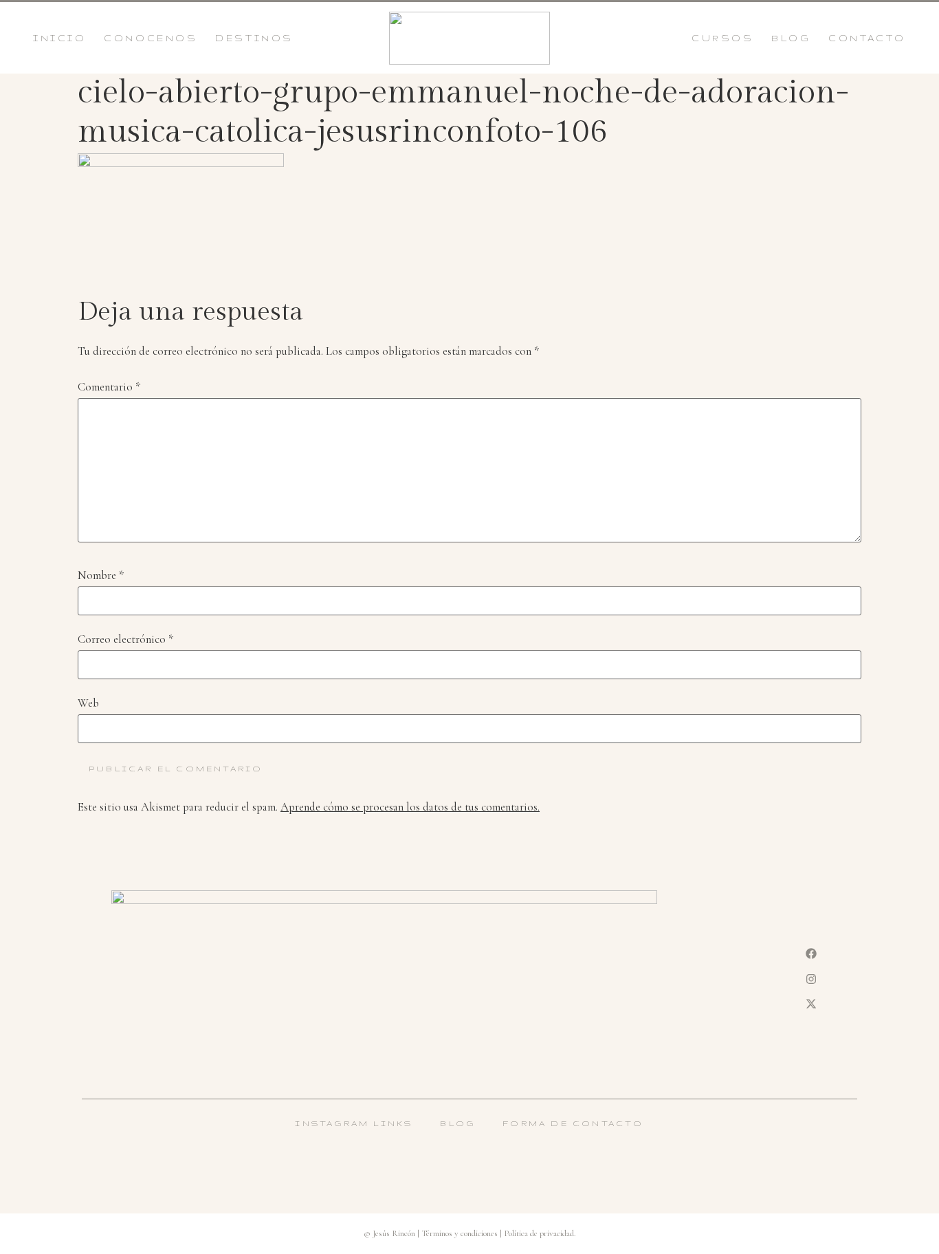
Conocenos (150, 38)
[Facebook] (811, 954)
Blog (790, 38)
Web (88, 704)
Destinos (254, 38)
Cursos (723, 38)
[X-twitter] (811, 1004)
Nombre (101, 576)
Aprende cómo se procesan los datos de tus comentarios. (410, 807)
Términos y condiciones (459, 1233)
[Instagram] (811, 979)
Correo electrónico (125, 640)
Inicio (60, 38)
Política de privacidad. (540, 1233)
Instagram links (353, 1123)
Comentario (109, 387)
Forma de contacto (572, 1123)
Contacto (867, 38)
